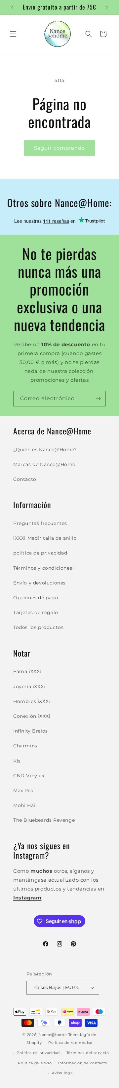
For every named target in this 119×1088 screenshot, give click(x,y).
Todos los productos (38, 627)
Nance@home (53, 1034)
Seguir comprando (59, 148)
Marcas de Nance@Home (44, 464)
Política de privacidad (38, 1052)
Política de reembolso (70, 1042)
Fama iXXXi (27, 671)
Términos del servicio (87, 1052)
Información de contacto (82, 1063)
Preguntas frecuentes (40, 523)
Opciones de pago (36, 598)
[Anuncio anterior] (12, 7)
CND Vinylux (29, 776)
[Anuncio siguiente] (106, 7)
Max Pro (23, 790)
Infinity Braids (30, 731)
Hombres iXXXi (31, 701)
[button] (13, 34)
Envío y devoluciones (39, 583)
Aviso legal (63, 1073)
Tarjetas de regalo (35, 612)
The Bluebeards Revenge (44, 820)
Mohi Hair (25, 805)
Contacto (24, 479)
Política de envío (35, 1063)
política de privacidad (40, 553)
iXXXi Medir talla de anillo (45, 538)
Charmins (25, 746)
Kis (17, 761)
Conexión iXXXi (31, 716)
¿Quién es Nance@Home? (45, 450)
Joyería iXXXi (29, 686)
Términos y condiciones (42, 568)
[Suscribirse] (98, 398)
